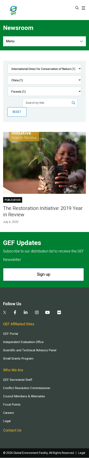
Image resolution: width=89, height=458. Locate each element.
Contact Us (12, 430)
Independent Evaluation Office (23, 342)
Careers (8, 413)
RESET (17, 112)
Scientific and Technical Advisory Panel (29, 350)
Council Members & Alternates (24, 396)
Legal (7, 421)
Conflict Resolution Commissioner (26, 388)
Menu (10, 41)
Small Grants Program (18, 358)
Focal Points (11, 404)
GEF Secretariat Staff (17, 380)
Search (77, 7)
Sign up (43, 274)
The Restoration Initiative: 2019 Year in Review (43, 211)
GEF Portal (10, 333)
